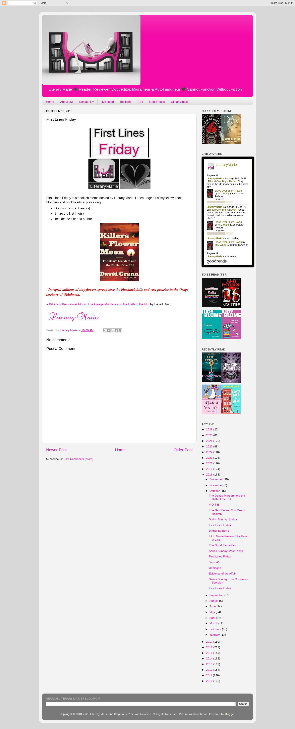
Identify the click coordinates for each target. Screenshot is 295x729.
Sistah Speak (180, 101)
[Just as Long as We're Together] (211, 338)
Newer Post (56, 450)
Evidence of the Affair (222, 573)
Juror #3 (214, 562)
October (215, 490)
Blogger (230, 714)
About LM (66, 101)
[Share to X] (112, 330)
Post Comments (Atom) (78, 458)
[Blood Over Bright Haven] (211, 142)
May (213, 612)
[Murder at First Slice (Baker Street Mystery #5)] (211, 413)
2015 (209, 652)
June (213, 606)
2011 (209, 675)
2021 (209, 457)
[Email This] (105, 330)
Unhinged (215, 567)
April (213, 617)
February (216, 629)
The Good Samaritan (222, 545)
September (217, 595)
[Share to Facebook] (116, 330)
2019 (209, 469)
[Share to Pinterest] (120, 330)
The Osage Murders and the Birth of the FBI (227, 497)
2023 (209, 446)
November (217, 485)
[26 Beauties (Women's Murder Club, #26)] (231, 307)
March (214, 623)
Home (50, 101)
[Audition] (211, 306)
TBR (140, 101)
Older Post (183, 450)
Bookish (125, 101)
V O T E (214, 504)
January (215, 634)
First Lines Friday (220, 525)
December (217, 479)
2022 (209, 452)
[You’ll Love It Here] (231, 413)
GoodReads (157, 101)
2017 (209, 641)
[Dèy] (231, 142)
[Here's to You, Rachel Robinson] (231, 338)
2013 (209, 664)
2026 (209, 429)
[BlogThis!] (109, 330)
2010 (209, 681)
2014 (209, 658)
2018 (209, 474)
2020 (209, 463)
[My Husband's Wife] (211, 381)
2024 (209, 440)
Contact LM (86, 101)
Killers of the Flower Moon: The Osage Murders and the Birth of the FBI (99, 304)
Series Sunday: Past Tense (226, 550)
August (214, 600)
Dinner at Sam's (219, 530)
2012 (209, 669)
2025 (209, 435)
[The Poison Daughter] (231, 381)
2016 (209, 647)
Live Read (107, 101)
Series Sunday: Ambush (224, 519)
